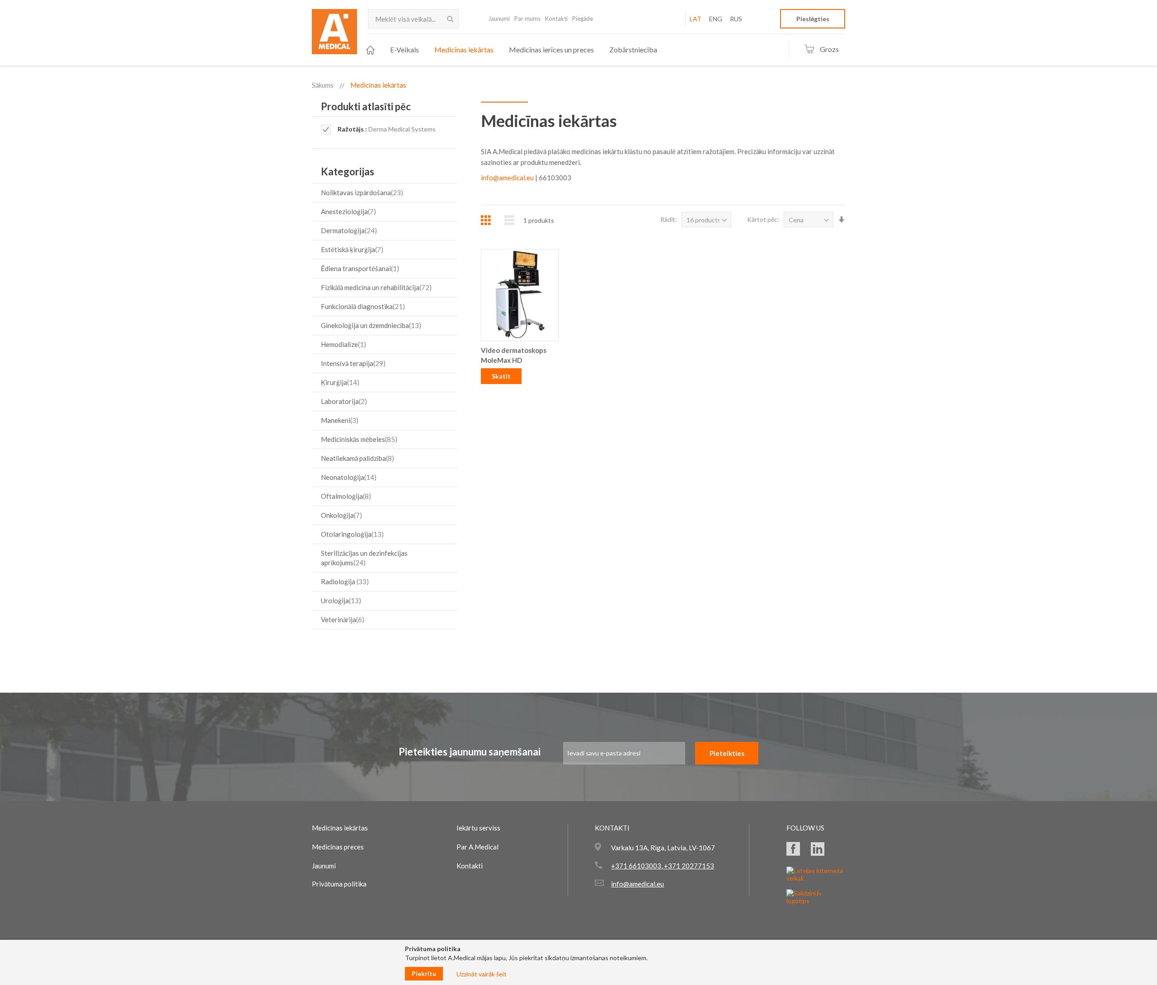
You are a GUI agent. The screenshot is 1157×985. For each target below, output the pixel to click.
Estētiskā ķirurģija (351, 249)
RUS (736, 19)
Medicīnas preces (338, 847)
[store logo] (334, 34)
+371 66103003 (636, 866)
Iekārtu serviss (478, 828)
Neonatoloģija (347, 477)
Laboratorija (343, 401)
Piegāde (582, 18)
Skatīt (501, 376)
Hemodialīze (342, 344)
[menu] (511, 50)
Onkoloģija (340, 515)
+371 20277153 (688, 866)
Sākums (323, 85)
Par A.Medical (477, 847)
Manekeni (338, 420)
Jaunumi (499, 18)
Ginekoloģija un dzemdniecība (370, 325)
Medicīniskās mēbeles (358, 439)
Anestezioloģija (347, 211)
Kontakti (556, 18)
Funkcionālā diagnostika (362, 306)
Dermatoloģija (348, 230)
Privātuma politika (339, 884)
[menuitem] (370, 50)
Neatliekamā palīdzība (356, 458)
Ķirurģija (339, 382)
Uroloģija (340, 600)
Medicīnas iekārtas (340, 828)
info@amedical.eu (507, 178)
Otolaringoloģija (351, 534)
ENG (715, 19)
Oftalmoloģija (345, 496)
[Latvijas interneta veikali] (815, 878)
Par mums (527, 18)
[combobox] (413, 18)
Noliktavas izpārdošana (361, 192)
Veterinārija (341, 619)
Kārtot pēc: (763, 219)
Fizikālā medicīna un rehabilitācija (375, 287)
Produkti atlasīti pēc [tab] (366, 106)
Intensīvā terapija (352, 363)
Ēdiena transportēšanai (359, 268)
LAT (695, 19)
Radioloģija (344, 581)
